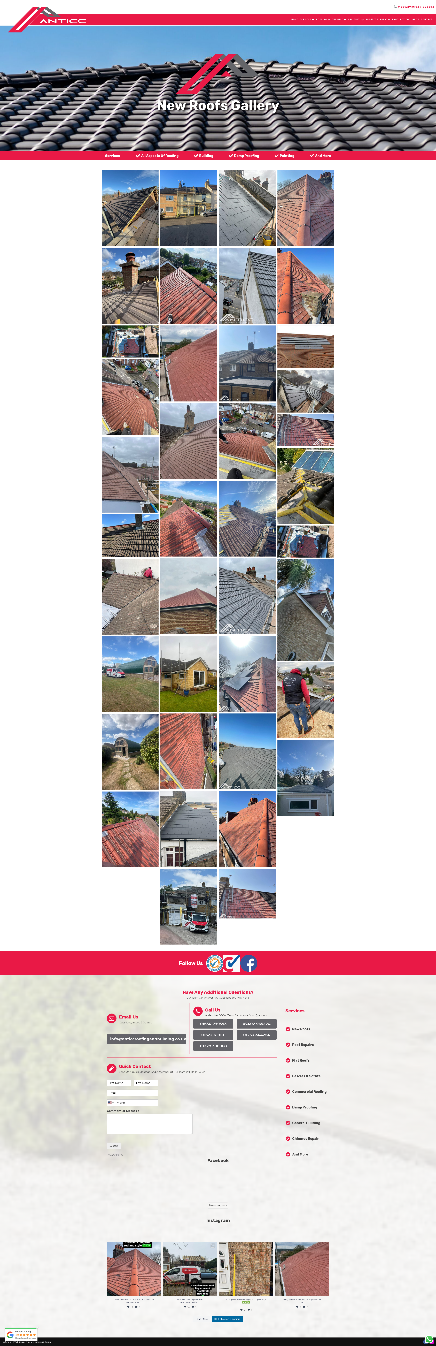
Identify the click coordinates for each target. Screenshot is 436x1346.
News (415, 19)
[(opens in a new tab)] (227, 1181)
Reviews (405, 19)
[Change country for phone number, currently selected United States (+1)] (110, 1102)
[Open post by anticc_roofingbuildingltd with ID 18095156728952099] (246, 1269)
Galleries (354, 19)
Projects (372, 19)
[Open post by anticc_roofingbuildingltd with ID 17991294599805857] (134, 1269)
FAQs (395, 19)
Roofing (321, 19)
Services (305, 19)
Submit (114, 1145)
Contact (427, 19)
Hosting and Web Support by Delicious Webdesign (26, 1342)
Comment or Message (123, 1111)
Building (338, 19)
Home (294, 19)
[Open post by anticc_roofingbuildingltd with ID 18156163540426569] (302, 1269)
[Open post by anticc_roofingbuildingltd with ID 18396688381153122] (190, 1269)
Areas (384, 19)
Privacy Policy (115, 1155)
